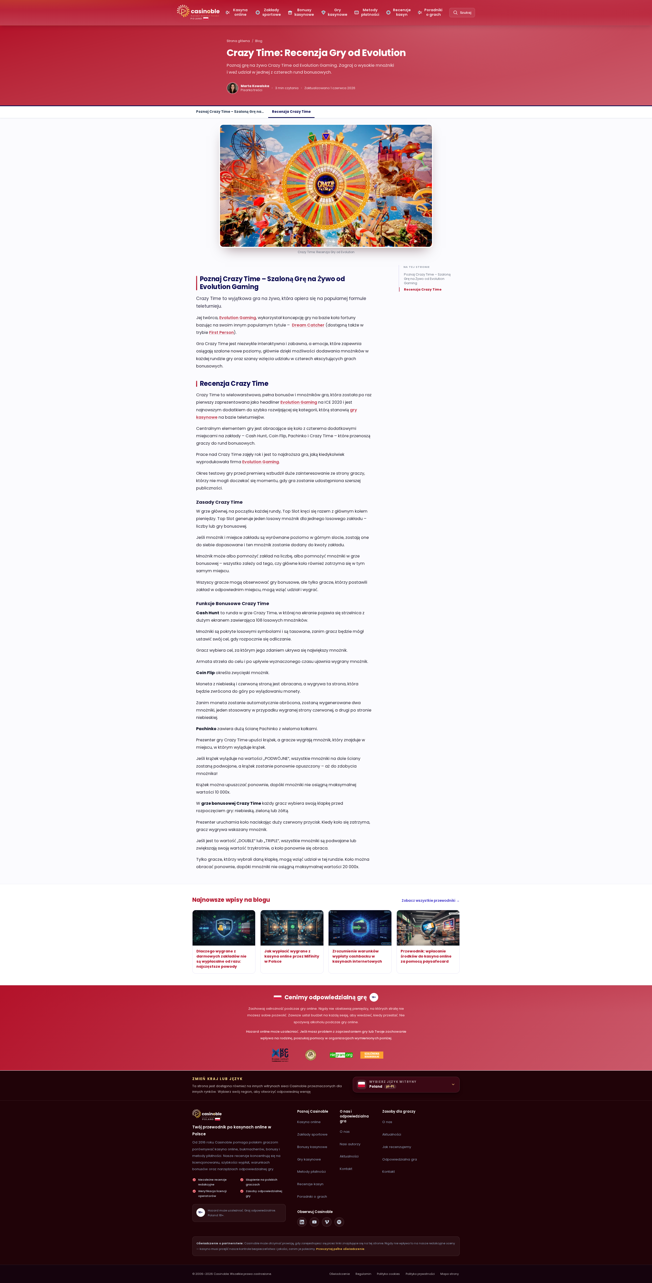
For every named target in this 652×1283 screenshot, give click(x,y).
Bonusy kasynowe (312, 1146)
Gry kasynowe (309, 1159)
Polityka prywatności (420, 1274)
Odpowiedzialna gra (399, 1159)
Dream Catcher (308, 325)
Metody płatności (311, 1171)
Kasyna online (309, 1122)
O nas (345, 1131)
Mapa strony (449, 1274)
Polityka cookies (388, 1274)
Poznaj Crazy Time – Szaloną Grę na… (230, 111)
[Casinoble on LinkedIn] (302, 1222)
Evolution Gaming (237, 318)
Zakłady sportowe (312, 1134)
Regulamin (363, 1274)
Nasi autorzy (350, 1144)
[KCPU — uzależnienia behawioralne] (280, 1055)
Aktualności (349, 1156)
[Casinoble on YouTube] (314, 1222)
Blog (258, 41)
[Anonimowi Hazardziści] (310, 1055)
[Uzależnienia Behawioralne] (372, 1055)
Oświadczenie (339, 1274)
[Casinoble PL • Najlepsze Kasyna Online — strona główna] (198, 11)
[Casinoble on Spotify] (339, 1222)
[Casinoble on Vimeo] (327, 1222)
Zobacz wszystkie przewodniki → (431, 900)
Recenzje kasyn (310, 1184)
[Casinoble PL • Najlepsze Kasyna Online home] (207, 1113)
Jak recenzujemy (396, 1146)
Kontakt (346, 1168)
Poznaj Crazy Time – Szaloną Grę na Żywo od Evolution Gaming (427, 278)
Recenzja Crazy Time (291, 111)
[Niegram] (341, 1055)
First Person (221, 332)
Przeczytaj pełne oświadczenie (340, 1249)
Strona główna (238, 41)
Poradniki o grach (312, 1196)
